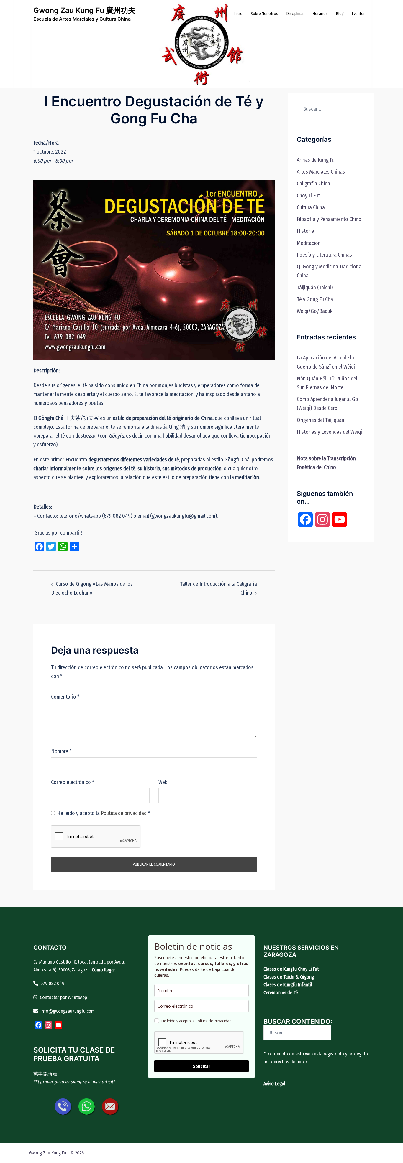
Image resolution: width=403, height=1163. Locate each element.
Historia (305, 231)
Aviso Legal (274, 1083)
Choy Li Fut (308, 195)
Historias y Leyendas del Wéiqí (329, 432)
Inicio (238, 13)
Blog (340, 13)
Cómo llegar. (104, 970)
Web (163, 782)
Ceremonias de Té (280, 992)
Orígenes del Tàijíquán (320, 420)
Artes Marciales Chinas (321, 172)
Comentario (65, 697)
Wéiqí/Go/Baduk (314, 311)
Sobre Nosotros (264, 13)
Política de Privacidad (214, 1020)
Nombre (61, 751)
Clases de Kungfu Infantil (287, 984)
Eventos (359, 13)
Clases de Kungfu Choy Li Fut (291, 969)
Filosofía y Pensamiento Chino (329, 219)
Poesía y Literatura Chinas (324, 255)
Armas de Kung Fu (316, 160)
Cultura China (311, 207)
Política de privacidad (124, 813)
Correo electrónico (72, 782)
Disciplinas (295, 13)
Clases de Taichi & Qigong (288, 977)
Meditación (309, 243)
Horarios (320, 13)
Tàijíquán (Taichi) (315, 287)
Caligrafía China (313, 183)
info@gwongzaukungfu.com (67, 1011)
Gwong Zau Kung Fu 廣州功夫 (84, 10)
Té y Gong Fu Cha (315, 299)
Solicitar (201, 1066)
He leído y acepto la (103, 813)
